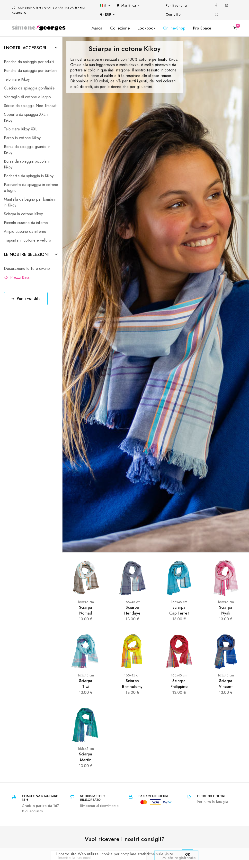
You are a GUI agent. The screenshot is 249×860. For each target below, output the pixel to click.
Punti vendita (176, 5)
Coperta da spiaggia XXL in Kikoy (26, 117)
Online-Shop (174, 28)
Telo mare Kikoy (17, 79)
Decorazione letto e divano (27, 268)
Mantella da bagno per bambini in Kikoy (29, 202)
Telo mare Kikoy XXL (20, 129)
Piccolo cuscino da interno (26, 222)
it (105, 5)
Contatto (173, 14)
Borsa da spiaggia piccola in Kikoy (27, 164)
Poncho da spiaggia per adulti (29, 62)
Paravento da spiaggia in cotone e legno (31, 187)
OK (187, 854)
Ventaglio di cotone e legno (27, 97)
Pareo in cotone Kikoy (22, 138)
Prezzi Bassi (19, 277)
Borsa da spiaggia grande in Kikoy (27, 149)
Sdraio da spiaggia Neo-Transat (30, 105)
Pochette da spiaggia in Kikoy (28, 176)
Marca (96, 28)
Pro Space (202, 28)
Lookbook (146, 28)
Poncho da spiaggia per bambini (30, 70)
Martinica (128, 5)
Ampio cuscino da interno (25, 231)
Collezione (120, 28)
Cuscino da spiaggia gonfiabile (29, 88)
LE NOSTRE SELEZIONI (26, 254)
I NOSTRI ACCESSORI (25, 48)
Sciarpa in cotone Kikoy (23, 214)
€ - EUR (105, 14)
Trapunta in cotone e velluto (27, 240)
